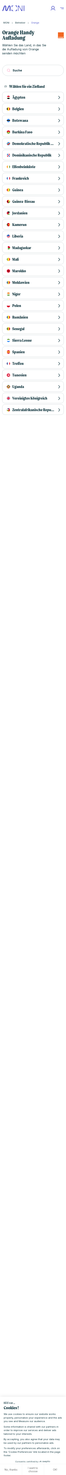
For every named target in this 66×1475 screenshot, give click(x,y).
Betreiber (20, 22)
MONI (6, 22)
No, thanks (11, 1469)
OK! (55, 1469)
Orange (35, 22)
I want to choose (33, 1469)
